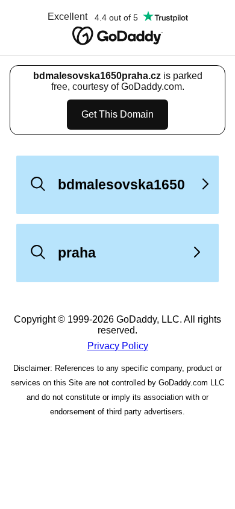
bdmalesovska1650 (121, 184)
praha (77, 253)
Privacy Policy (117, 346)
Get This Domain (117, 114)
